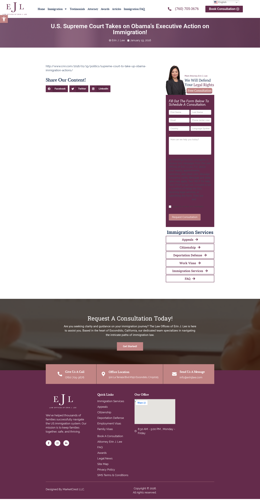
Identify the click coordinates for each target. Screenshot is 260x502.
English (222, 2)
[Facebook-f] (48, 443)
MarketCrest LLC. (73, 489)
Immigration (55, 9)
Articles (116, 9)
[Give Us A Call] (60, 374)
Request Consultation (184, 217)
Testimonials (77, 9)
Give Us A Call (74, 372)
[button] (4, 19)
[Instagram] (57, 443)
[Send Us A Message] (174, 374)
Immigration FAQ (134, 9)
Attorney (93, 9)
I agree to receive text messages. (188, 206)
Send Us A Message (192, 372)
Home (41, 9)
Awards (105, 9)
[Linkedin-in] (66, 443)
